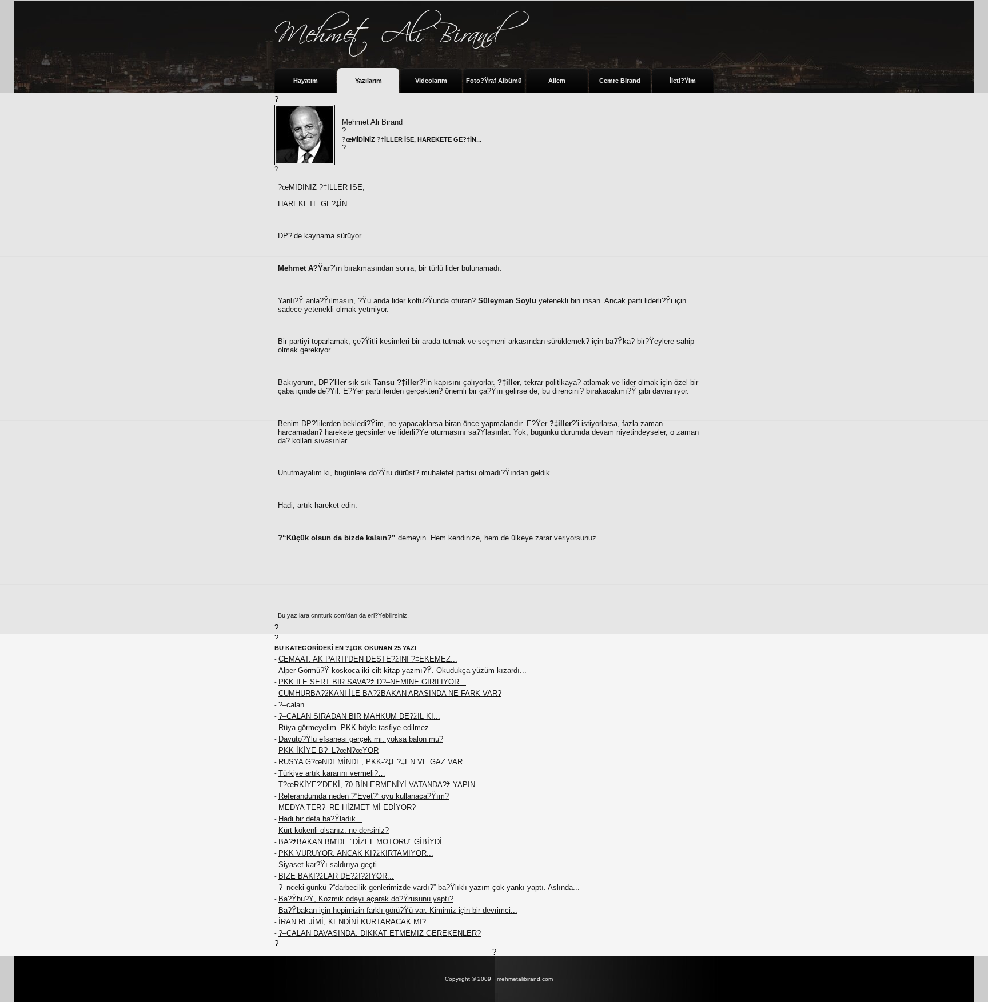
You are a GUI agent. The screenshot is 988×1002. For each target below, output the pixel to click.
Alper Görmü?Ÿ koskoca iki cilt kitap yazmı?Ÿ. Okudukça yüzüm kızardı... (402, 670)
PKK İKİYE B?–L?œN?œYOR (328, 750)
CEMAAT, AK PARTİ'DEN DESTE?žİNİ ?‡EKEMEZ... (367, 659)
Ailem (556, 80)
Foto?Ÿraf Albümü (494, 80)
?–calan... (294, 704)
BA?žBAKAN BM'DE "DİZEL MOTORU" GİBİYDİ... (363, 841)
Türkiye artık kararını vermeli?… (331, 773)
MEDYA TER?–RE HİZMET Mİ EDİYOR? (347, 807)
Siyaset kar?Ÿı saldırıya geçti (327, 864)
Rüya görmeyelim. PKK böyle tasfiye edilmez (353, 727)
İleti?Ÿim (683, 80)
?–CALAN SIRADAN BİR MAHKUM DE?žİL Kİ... (359, 716)
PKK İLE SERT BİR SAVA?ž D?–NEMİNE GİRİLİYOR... (372, 682)
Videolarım (431, 80)
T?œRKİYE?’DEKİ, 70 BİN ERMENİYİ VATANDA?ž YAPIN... (380, 784)
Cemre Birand (619, 80)
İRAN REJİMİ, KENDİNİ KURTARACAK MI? (352, 921)
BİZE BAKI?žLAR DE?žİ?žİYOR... (336, 876)
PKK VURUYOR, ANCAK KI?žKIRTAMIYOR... (355, 853)
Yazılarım (368, 80)
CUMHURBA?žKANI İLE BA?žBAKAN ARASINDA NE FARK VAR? (389, 693)
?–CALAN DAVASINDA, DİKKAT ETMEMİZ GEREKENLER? (379, 933)
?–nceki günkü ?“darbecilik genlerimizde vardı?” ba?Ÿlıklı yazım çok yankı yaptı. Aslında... (429, 887)
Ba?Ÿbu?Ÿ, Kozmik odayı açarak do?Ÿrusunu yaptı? (365, 899)
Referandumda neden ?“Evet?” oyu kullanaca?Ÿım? (363, 796)
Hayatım (305, 80)
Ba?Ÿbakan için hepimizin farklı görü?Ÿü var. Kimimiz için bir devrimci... (397, 910)
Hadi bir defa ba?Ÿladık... (320, 819)
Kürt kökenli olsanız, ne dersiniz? (333, 830)
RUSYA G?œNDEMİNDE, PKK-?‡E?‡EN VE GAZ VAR (370, 761)
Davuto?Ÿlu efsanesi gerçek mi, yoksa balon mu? (360, 739)
